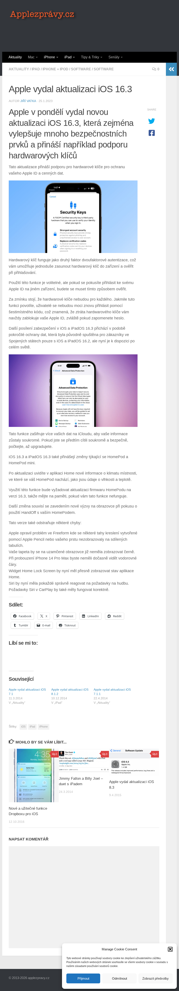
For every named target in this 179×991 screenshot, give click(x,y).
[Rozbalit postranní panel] (171, 69)
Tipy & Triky (90, 57)
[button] (170, 949)
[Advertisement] (90, 34)
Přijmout (83, 978)
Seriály (113, 57)
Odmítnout (119, 978)
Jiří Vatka (28, 101)
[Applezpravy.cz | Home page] (43, 15)
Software (81, 69)
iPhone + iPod (55, 69)
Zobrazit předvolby (155, 978)
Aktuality (15, 57)
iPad (68, 57)
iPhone (49, 57)
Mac (31, 57)
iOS (23, 726)
